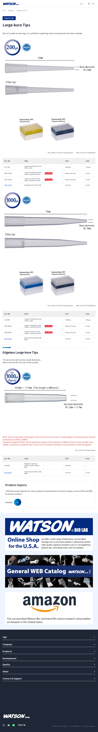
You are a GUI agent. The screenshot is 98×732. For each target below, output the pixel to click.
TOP (4, 10)
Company (7, 644)
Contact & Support (12, 678)
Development (9, 658)
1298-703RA (8, 185)
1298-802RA (8, 339)
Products (11, 10)
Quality (6, 664)
